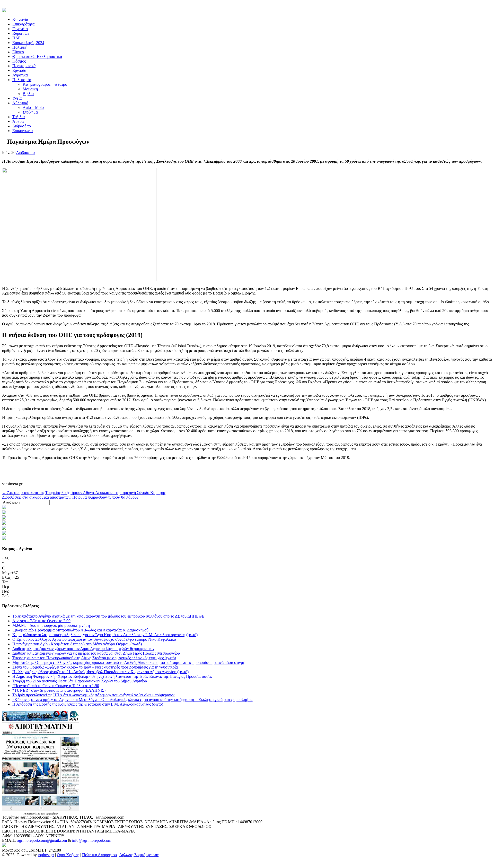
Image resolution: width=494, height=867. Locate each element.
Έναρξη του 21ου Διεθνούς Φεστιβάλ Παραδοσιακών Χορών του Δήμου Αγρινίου (79, 681)
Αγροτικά (20, 75)
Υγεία (17, 98)
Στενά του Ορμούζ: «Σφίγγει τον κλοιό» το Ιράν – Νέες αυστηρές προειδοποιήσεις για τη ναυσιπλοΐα (95, 667)
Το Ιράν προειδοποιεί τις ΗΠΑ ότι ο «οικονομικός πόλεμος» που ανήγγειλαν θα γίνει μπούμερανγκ (93, 695)
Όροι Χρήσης (68, 855)
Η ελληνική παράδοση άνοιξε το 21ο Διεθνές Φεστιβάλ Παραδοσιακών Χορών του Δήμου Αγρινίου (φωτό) (100, 672)
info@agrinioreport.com (91, 840)
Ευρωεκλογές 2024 (28, 42)
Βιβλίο (28, 93)
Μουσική (30, 89)
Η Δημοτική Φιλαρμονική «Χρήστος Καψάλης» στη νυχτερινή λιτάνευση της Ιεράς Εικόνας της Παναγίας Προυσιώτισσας (112, 676)
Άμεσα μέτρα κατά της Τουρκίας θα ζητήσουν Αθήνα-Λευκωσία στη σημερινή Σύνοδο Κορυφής (83, 492)
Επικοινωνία (22, 130)
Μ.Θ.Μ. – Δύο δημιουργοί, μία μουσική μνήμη (51, 625)
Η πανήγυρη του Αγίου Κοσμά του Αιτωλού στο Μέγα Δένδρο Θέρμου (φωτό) (77, 644)
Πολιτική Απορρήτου (99, 855)
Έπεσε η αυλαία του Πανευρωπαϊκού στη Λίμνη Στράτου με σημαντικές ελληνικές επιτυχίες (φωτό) (94, 658)
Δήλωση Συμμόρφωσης (138, 855)
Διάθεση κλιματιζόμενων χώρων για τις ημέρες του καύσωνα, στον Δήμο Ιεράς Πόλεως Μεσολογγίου (96, 653)
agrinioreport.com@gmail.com (42, 840)
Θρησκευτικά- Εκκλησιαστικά (37, 56)
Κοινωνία (20, 19)
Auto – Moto (33, 107)
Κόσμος (19, 61)
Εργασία (19, 70)
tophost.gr (46, 855)
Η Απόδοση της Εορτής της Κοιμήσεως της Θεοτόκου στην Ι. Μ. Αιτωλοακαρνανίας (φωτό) (87, 704)
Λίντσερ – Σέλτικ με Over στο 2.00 (41, 621)
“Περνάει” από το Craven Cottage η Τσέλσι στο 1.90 (55, 685)
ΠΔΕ (16, 38)
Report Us (20, 33)
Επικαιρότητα (23, 24)
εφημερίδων (52, 813)
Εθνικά (18, 52)
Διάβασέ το (21, 126)
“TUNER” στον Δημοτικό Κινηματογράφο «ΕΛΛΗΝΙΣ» (59, 690)
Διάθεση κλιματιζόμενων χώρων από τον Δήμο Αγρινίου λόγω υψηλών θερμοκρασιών (83, 648)
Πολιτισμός (21, 79)
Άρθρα (18, 121)
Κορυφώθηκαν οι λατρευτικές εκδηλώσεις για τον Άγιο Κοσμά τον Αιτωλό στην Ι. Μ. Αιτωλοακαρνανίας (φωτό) (105, 634)
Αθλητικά (20, 103)
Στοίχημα (30, 112)
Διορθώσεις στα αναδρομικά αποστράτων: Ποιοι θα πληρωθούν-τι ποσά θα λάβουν (73, 497)
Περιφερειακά (24, 66)
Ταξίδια (18, 117)
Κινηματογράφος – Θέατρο (45, 84)
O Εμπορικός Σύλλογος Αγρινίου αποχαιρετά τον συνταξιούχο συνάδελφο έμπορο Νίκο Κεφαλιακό (94, 639)
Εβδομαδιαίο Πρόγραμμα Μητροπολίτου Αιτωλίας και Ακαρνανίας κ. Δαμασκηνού (80, 630)
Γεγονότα (20, 29)
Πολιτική (19, 47)
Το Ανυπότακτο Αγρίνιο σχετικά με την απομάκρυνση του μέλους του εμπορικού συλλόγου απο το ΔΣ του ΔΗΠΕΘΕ (108, 616)
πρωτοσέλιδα (34, 813)
